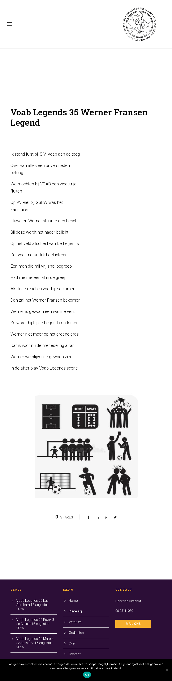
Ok (87, 674)
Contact (75, 654)
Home (73, 601)
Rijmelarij (75, 611)
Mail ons (133, 624)
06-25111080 (124, 611)
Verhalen (75, 622)
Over (72, 643)
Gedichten (76, 633)
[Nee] (167, 670)
